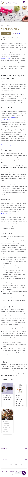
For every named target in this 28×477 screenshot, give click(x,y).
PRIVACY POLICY (7, 474)
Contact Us (4, 459)
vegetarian (12, 117)
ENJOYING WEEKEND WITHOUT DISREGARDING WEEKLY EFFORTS (7, 426)
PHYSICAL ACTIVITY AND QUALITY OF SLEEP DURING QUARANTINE (20, 400)
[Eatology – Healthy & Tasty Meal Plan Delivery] (9, 2)
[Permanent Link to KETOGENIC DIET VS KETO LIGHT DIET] (7, 388)
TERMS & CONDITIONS (19, 474)
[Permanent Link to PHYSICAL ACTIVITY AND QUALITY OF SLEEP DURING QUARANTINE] (21, 388)
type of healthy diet (6, 120)
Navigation (4, 454)
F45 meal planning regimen (8, 145)
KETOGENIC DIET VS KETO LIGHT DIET (7, 397)
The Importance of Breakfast (8, 214)
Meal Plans (4, 448)
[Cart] (23, 3)
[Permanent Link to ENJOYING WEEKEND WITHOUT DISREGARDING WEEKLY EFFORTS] (7, 414)
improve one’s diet (5, 58)
